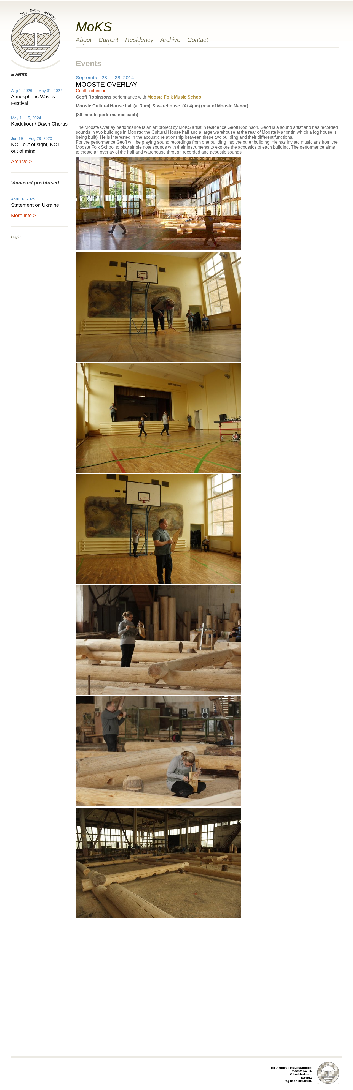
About (84, 40)
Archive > (21, 161)
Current (108, 40)
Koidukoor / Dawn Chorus (39, 124)
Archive (170, 40)
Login (16, 236)
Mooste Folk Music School (174, 97)
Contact (197, 40)
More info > (23, 215)
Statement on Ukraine (35, 205)
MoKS (94, 27)
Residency (139, 40)
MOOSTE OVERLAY (106, 84)
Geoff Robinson (91, 90)
